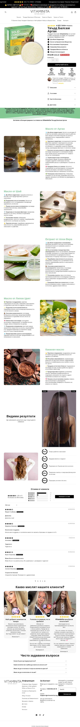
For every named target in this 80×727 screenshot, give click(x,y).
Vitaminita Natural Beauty (42, 726)
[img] (9, 509)
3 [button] (40, 581)
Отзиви (24, 707)
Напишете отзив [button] (64, 496)
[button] (5, 12)
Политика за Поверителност (30, 698)
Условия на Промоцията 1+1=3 (29, 692)
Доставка (24, 704)
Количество (51, 57)
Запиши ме (67, 694)
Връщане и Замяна (27, 701)
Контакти (24, 709)
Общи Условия (26, 695)
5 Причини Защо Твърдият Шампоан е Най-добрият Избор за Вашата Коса (29, 686)
